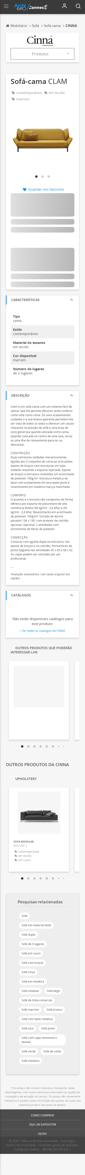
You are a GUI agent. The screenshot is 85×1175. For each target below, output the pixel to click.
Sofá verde (28, 1051)
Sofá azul (27, 1028)
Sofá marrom (30, 1010)
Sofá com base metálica (37, 1019)
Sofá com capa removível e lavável (39, 1040)
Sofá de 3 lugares (32, 944)
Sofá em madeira (32, 981)
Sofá (24, 916)
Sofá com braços (32, 963)
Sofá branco (54, 1010)
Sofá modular (30, 991)
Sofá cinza (28, 972)
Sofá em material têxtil (36, 925)
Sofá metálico (30, 1061)
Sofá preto (48, 1028)
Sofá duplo (28, 935)
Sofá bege (53, 991)
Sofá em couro (31, 953)
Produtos (40, 53)
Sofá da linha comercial (36, 1000)
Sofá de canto (52, 1051)
